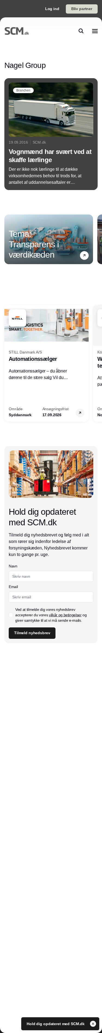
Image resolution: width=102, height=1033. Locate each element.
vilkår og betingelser (65, 615)
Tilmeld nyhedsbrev (32, 633)
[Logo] (16, 31)
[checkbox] (11, 615)
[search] (81, 31)
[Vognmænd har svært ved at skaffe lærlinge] (51, 134)
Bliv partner (81, 9)
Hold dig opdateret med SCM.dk (56, 1024)
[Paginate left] (8, 239)
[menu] (95, 31)
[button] (84, 255)
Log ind (52, 9)
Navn (13, 566)
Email (13, 587)
